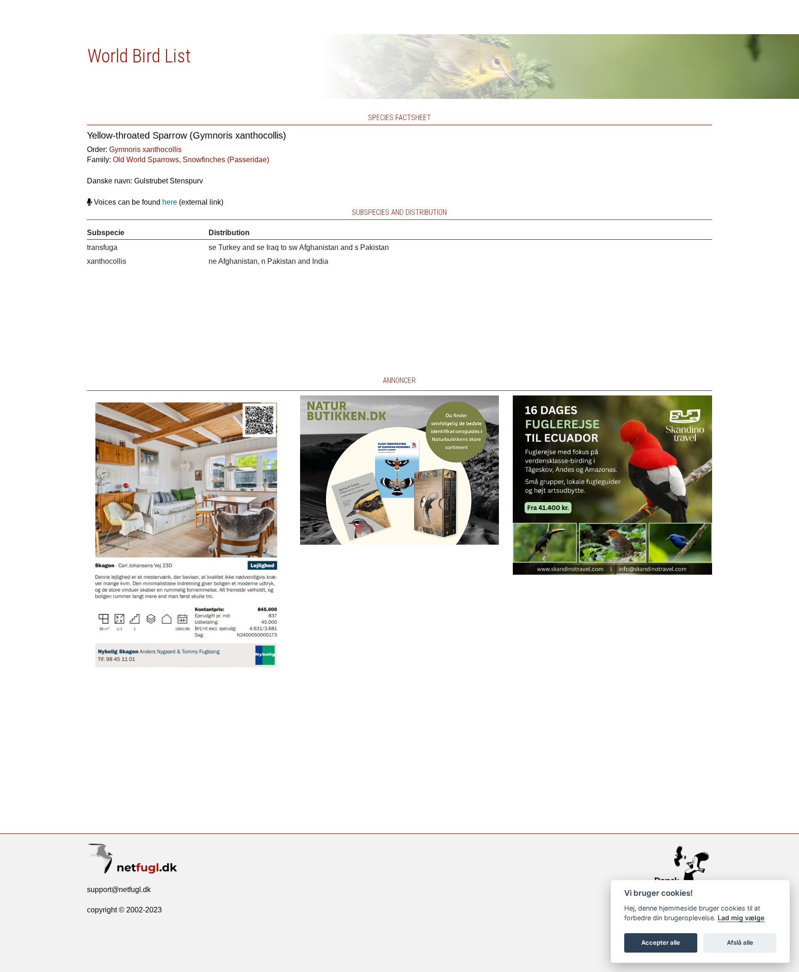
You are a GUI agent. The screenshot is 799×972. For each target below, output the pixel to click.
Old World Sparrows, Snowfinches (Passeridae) (191, 160)
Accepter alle (660, 942)
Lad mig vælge (741, 918)
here (169, 202)
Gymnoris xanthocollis (145, 149)
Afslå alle (740, 942)
